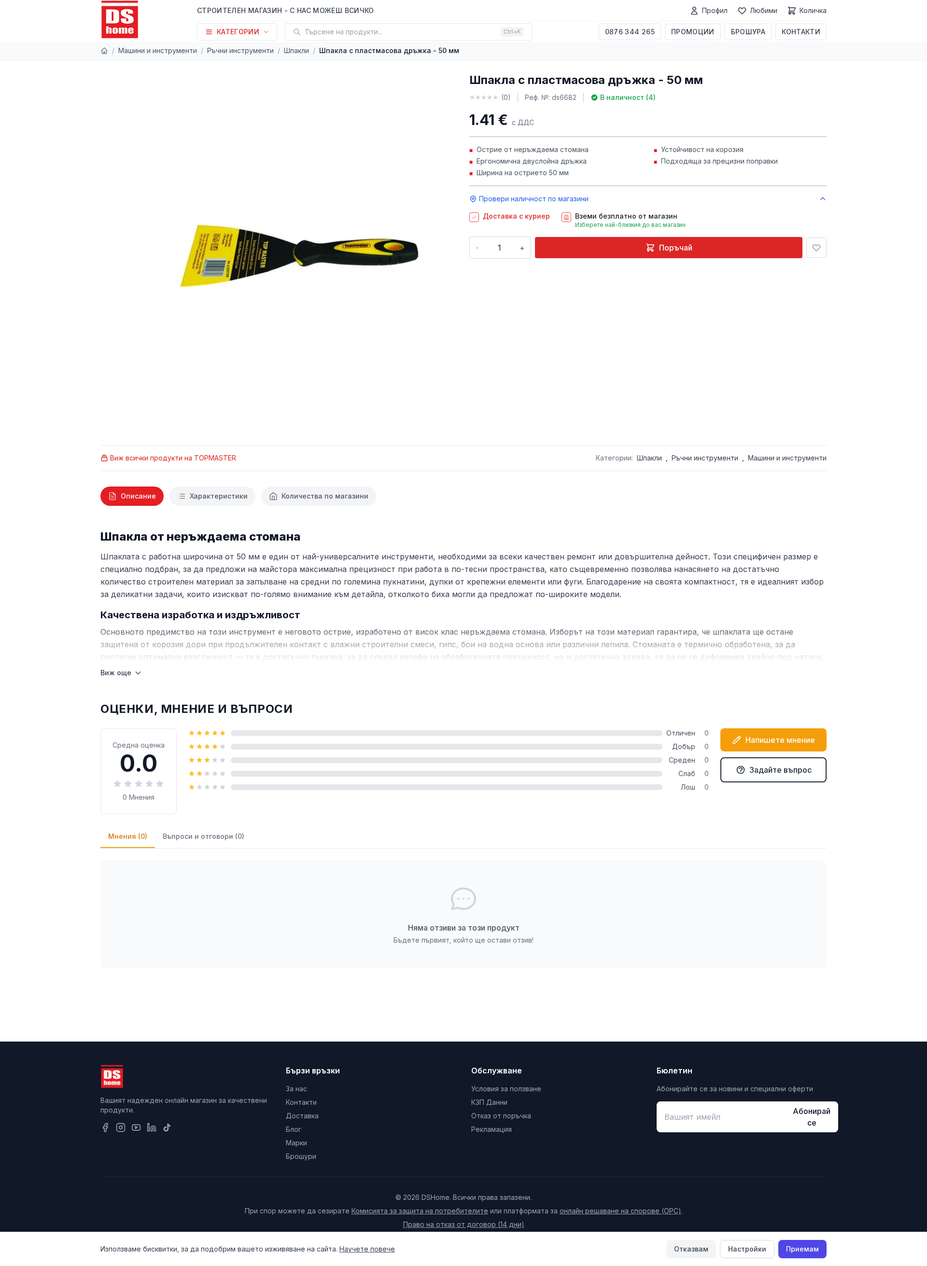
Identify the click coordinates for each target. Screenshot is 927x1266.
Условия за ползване (506, 1089)
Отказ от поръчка (501, 1116)
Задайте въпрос (780, 770)
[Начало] (104, 51)
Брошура (748, 32)
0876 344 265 (630, 32)
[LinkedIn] (151, 1127)
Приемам (802, 1249)
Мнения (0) (127, 836)
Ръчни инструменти (240, 50)
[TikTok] (167, 1127)
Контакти (801, 32)
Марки (296, 1143)
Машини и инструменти (157, 50)
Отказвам (691, 1249)
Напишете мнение (780, 740)
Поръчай (675, 247)
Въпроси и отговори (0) (203, 836)
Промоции (693, 32)
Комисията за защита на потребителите (419, 1211)
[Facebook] (105, 1127)
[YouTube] (136, 1127)
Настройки (747, 1249)
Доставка (302, 1116)
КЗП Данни (489, 1102)
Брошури (301, 1156)
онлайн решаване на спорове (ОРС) (620, 1211)
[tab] (132, 496)
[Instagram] (121, 1127)
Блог (293, 1129)
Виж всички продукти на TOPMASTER (173, 458)
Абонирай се (811, 1116)
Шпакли (296, 50)
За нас (296, 1089)
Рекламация (491, 1129)
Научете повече (367, 1249)
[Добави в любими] (816, 247)
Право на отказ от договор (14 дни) (463, 1224)
